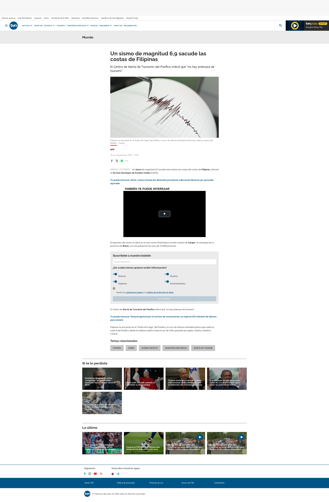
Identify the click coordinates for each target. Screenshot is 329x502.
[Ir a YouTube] (96, 473)
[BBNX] (87, 494)
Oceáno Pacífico (149, 348)
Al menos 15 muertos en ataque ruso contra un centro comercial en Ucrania (102, 407)
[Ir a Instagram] (90, 473)
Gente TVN (118, 26)
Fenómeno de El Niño (60, 18)
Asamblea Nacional (90, 18)
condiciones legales (134, 292)
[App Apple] (113, 473)
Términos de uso (156, 483)
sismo (131, 348)
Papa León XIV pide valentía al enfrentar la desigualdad (140, 384)
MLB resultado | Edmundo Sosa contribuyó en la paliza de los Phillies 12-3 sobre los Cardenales (100, 447)
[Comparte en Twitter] (116, 160)
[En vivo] (308, 22)
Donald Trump (132, 18)
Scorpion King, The (314, 27)
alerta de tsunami (203, 348)
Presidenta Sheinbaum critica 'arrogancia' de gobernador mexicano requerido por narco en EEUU (100, 381)
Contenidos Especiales (76, 26)
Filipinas (117, 348)
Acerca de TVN (188, 483)
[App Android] (119, 473)
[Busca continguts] (280, 25)
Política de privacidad (126, 483)
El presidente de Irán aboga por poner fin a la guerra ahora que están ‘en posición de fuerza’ (224, 382)
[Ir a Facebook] (85, 473)
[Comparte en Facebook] (111, 160)
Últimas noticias (8, 18)
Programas (104, 26)
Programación (130, 26)
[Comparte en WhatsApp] (121, 160)
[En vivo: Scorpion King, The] (295, 25)
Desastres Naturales (176, 348)
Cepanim (38, 18)
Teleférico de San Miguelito (112, 18)
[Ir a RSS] (102, 473)
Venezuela (75, 18)
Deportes (48, 26)
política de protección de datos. (160, 292)
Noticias (26, 26)
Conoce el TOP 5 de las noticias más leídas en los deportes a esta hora (143, 448)
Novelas (94, 26)
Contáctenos (219, 483)
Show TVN (38, 26)
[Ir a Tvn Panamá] (14, 25)
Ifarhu (46, 18)
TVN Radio (61, 26)
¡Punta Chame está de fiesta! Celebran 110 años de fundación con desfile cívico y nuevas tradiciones (185, 447)
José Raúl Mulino (25, 18)
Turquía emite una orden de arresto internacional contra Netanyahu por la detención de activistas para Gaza (185, 382)
